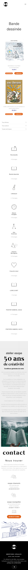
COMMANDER (19, 73)
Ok (14, 567)
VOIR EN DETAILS (9, 73)
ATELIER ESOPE (14, 556)
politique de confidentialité (14, 563)
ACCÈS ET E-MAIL (14, 517)
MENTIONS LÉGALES (14, 554)
